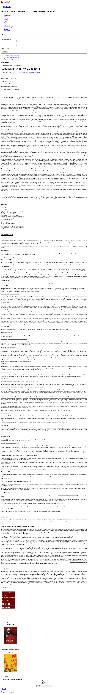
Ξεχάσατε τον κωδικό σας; (11, 55)
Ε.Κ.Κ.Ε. (6, 6)
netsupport (11, 692)
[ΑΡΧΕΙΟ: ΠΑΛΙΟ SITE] (7, 611)
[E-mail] (37, 72)
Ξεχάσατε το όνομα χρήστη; (11, 57)
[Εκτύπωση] (30, 72)
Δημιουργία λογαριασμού (11, 59)
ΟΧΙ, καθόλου (45, 682)
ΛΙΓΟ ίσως (44, 684)
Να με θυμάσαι (6, 48)
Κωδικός (4, 43)
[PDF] (24, 72)
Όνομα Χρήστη (6, 39)
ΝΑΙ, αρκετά (44, 681)
